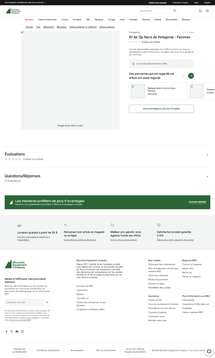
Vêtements (48, 27)
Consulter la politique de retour (80, 240)
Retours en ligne (156, 283)
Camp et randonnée (47, 19)
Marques (186, 19)
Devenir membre (197, 202)
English (207, 2)
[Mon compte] (207, 11)
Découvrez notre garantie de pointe (175, 240)
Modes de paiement (158, 279)
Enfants (158, 19)
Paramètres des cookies (159, 287)
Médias (80, 294)
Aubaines (29, 19)
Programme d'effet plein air (195, 304)
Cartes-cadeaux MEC (192, 312)
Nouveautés (171, 19)
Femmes (146, 19)
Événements (188, 300)
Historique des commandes (161, 264)
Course (64, 19)
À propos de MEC (84, 286)
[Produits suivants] (191, 76)
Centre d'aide (155, 300)
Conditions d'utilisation (48, 350)
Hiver (122, 19)
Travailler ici (82, 298)
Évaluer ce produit (151, 42)
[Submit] (174, 10)
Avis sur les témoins (106, 350)
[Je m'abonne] (47, 302)
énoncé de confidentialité (20, 320)
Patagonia (134, 32)
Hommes (133, 19)
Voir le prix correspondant (123, 240)
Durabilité (187, 308)
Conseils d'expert (180, 2)
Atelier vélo (187, 268)
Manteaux (62, 27)
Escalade (77, 19)
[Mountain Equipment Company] (29, 264)
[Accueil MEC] (13, 10)
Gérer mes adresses (158, 275)
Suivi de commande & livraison (163, 304)
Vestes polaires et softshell (82, 27)
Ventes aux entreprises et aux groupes (91, 304)
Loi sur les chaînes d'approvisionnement (135, 350)
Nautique (99, 19)
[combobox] (166, 11)
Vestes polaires (107, 27)
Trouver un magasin (192, 264)
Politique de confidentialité (19, 350)
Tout (38, 27)
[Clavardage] (209, 351)
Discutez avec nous (157, 320)
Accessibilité (77, 350)
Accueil (29, 27)
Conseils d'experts (157, 312)
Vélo (88, 19)
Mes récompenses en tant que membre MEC (163, 270)
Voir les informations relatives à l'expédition (33, 238)
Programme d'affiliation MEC (90, 309)
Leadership (82, 290)
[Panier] (200, 11)
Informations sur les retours (162, 308)
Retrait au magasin (191, 276)
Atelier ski (187, 272)
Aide (196, 2)
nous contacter (32, 318)
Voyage (111, 19)
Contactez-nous (156, 316)
